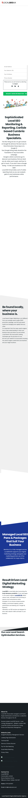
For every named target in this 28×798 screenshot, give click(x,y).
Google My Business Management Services (12, 734)
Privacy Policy (5, 752)
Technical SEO (5, 740)
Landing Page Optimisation (8, 737)
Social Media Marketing (7, 749)
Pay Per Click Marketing (7, 746)
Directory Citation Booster (8, 743)
